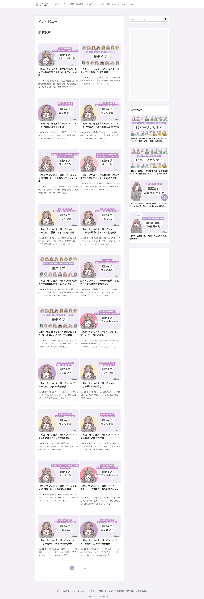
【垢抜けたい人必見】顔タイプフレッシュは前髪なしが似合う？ (99, 385)
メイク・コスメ (128, 4)
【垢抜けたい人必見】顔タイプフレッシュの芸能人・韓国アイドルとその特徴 (57, 231)
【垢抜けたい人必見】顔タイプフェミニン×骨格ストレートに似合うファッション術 (58, 177)
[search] (165, 19)
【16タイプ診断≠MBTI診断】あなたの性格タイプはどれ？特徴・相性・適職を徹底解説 (149, 139)
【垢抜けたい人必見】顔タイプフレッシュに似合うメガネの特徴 (99, 436)
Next (84, 568)
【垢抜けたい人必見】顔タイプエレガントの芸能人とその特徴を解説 (57, 385)
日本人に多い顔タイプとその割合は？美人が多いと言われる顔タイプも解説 (57, 333)
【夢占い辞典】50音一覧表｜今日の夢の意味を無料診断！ (149, 237)
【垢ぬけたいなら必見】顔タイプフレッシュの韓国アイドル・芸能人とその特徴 (99, 125)
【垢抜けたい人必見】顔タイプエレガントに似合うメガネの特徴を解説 (99, 542)
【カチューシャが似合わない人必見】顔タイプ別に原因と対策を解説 (99, 70)
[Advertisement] (149, 64)
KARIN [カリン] (109, 596)
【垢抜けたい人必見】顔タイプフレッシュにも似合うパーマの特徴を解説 (57, 436)
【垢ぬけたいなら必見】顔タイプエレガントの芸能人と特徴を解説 (57, 125)
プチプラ (100, 4)
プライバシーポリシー (87, 591)
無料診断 (79, 4)
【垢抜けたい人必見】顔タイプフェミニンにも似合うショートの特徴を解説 (57, 542)
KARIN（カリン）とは (65, 591)
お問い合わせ (142, 591)
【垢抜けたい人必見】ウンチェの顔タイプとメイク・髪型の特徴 (99, 333)
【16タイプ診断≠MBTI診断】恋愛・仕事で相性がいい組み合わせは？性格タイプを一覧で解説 (149, 172)
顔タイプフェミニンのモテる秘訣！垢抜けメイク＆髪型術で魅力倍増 (99, 282)
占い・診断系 (69, 4)
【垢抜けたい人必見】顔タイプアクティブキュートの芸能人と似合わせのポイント (99, 488)
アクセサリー (57, 4)
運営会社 (130, 591)
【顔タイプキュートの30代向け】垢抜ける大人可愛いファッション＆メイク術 (99, 176)
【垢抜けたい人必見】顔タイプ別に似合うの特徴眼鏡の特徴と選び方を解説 (57, 282)
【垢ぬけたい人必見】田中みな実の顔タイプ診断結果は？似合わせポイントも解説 (57, 72)
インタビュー (90, 4)
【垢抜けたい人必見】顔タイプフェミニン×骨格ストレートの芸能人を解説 (57, 487)
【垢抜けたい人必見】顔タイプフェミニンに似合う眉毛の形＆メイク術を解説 (99, 231)
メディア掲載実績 (116, 591)
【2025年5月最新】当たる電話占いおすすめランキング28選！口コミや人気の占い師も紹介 (148, 204)
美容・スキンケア (113, 4)
